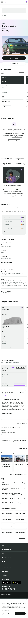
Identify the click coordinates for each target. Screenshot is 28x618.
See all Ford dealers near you (17, 474)
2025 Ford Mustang (7, 519)
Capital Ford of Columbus (6, 465)
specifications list (17, 137)
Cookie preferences (8, 613)
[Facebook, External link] (6, 589)
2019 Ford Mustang (20, 532)
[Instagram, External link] (11, 589)
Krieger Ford (19, 464)
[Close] (26, 599)
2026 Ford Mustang (7, 513)
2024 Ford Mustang (7, 526)
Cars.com (5, 606)
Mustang (5, 15)
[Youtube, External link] (8, 589)
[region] (14, 608)
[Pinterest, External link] (14, 589)
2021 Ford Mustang (20, 519)
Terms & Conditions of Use (7, 594)
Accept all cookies (20, 613)
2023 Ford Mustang (7, 532)
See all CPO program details (18, 297)
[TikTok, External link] (3, 589)
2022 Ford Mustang (20, 513)
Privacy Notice (4, 597)
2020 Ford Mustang (20, 526)
